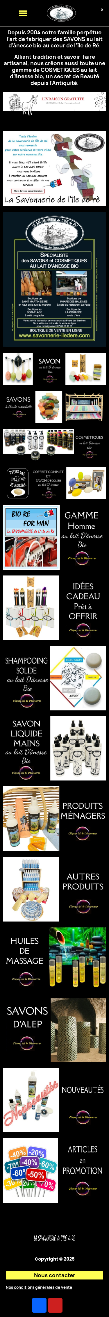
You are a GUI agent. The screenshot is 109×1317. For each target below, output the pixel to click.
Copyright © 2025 (55, 1259)
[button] (79, 13)
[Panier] (98, 13)
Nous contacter (54, 1275)
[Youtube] (55, 1305)
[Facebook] (39, 1305)
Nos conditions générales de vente (39, 1287)
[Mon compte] (89, 13)
